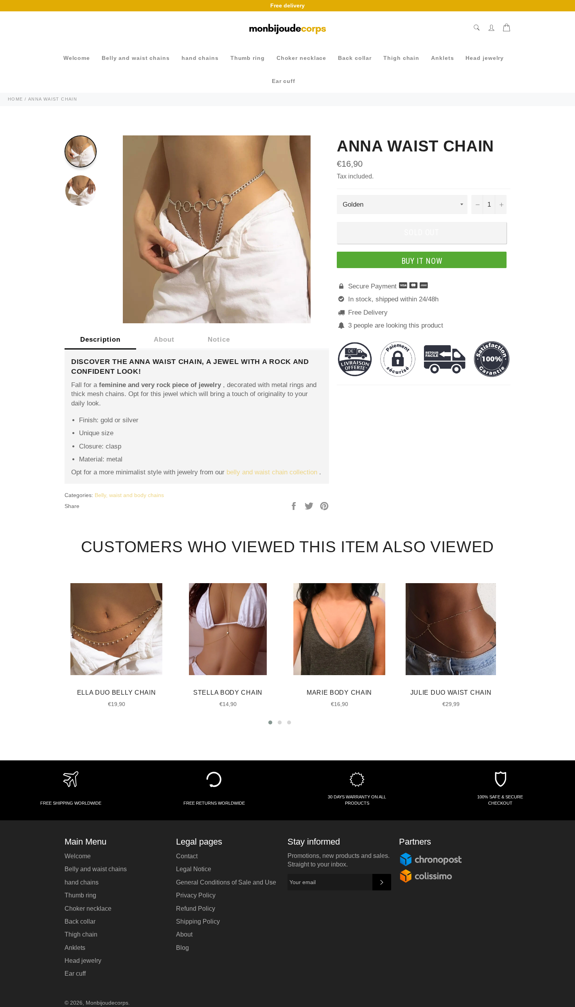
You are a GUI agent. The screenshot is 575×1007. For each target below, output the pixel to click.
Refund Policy (195, 908)
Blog (182, 947)
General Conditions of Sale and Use (226, 882)
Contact (187, 856)
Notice (219, 339)
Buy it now (421, 261)
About (164, 339)
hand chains (200, 58)
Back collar (355, 58)
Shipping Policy (198, 921)
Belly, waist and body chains (129, 495)
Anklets (442, 58)
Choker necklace (302, 58)
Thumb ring (247, 58)
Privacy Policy (196, 895)
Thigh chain (401, 58)
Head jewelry (484, 58)
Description (100, 339)
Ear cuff (283, 81)
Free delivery (287, 5)
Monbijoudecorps (107, 1003)
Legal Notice (193, 869)
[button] (270, 722)
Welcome (76, 58)
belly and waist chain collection (271, 472)
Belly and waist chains (136, 58)
